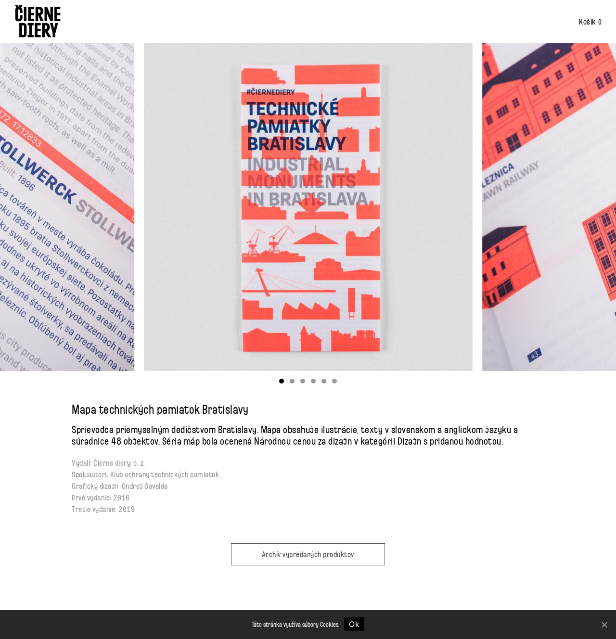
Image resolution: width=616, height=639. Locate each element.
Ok (354, 624)
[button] (281, 381)
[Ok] (604, 624)
